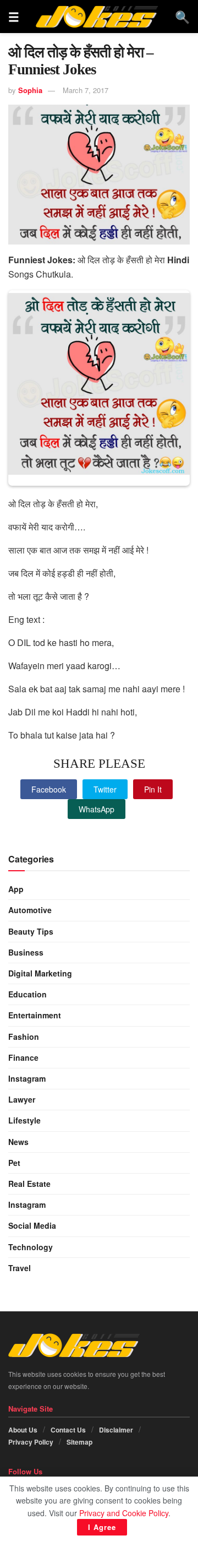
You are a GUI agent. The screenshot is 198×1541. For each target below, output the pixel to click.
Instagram (27, 1078)
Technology (30, 1246)
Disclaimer (116, 1430)
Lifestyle (24, 1120)
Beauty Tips (30, 931)
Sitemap (79, 1442)
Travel (19, 1267)
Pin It (153, 789)
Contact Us (68, 1430)
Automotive (30, 909)
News (18, 1141)
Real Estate (29, 1183)
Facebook (48, 789)
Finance (23, 1057)
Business (25, 952)
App (16, 888)
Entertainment (34, 1015)
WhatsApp (96, 809)
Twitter (105, 789)
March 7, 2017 (85, 90)
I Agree (102, 1527)
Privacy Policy (30, 1442)
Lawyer (21, 1099)
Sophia (30, 90)
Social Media (32, 1225)
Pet (14, 1162)
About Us (22, 1430)
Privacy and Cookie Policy (123, 1512)
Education (27, 994)
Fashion (23, 1036)
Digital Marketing (40, 973)
